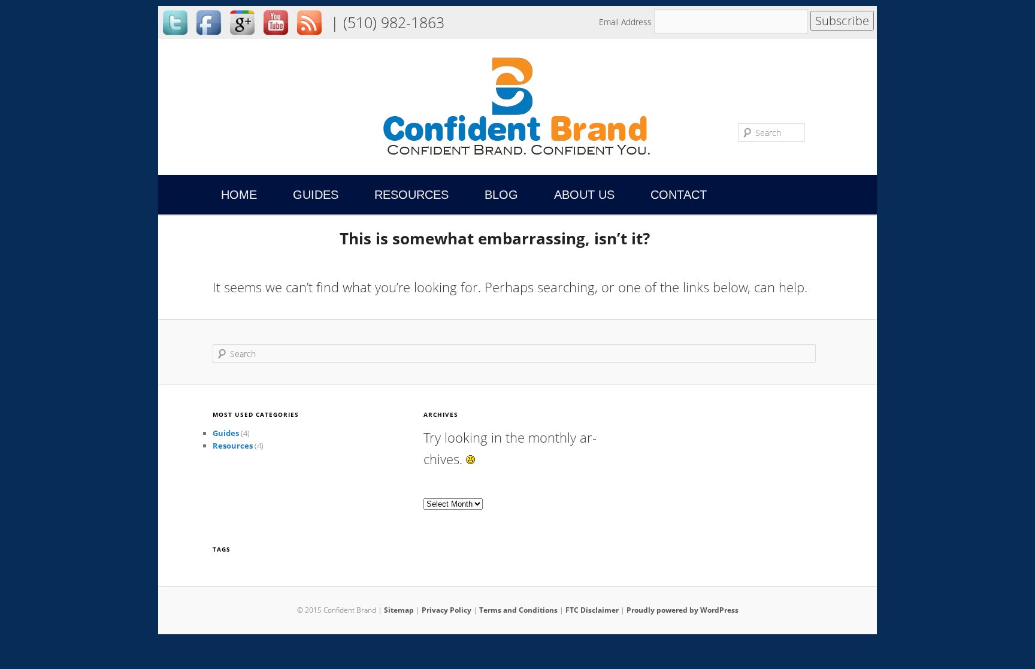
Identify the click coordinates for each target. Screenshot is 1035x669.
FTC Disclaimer (592, 610)
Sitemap (399, 610)
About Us (584, 194)
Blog (501, 194)
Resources (411, 194)
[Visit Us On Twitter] (175, 35)
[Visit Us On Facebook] (208, 35)
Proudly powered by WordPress (683, 610)
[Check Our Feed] (309, 35)
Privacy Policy (446, 610)
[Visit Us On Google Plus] (242, 35)
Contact (678, 194)
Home (239, 194)
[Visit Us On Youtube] (275, 35)
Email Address (626, 22)
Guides (315, 194)
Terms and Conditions (518, 610)
